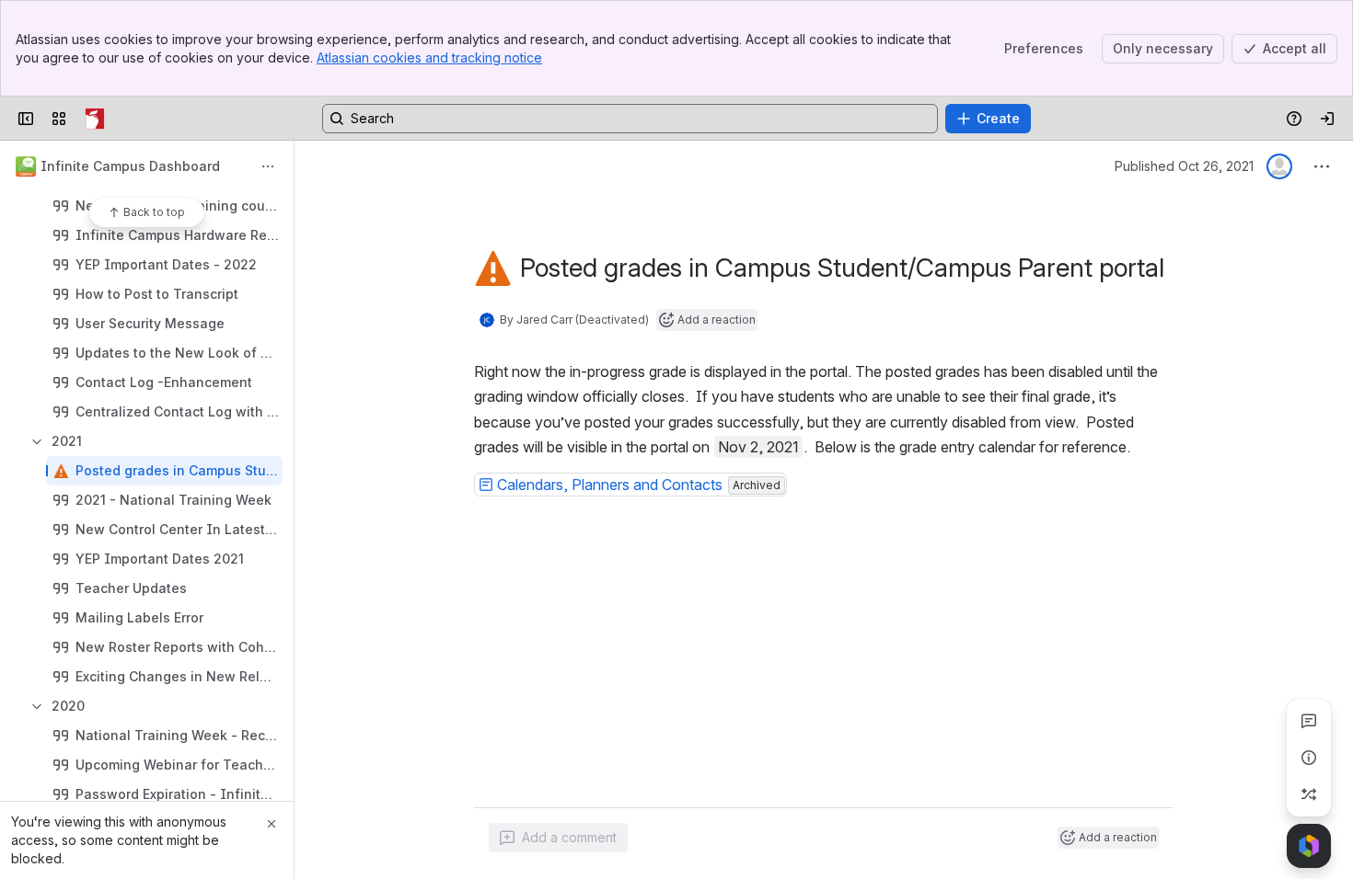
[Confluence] (95, 118)
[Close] (271, 824)
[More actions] (268, 166)
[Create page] (1309, 794)
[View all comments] (1309, 721)
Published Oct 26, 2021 (1184, 166)
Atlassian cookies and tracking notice (429, 57)
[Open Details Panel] (1309, 757)
